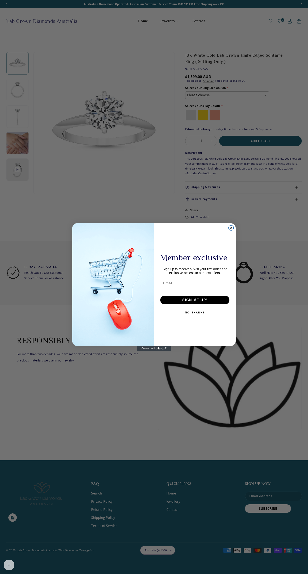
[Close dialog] (231, 227)
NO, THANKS (195, 312)
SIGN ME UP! (195, 300)
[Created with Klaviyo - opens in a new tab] (154, 348)
